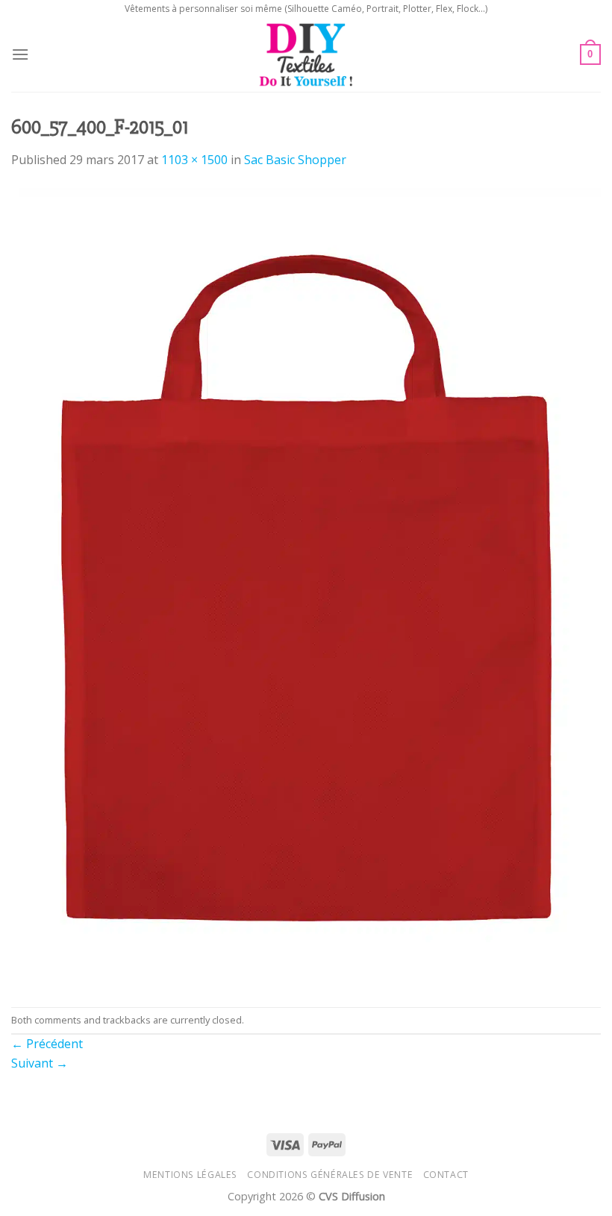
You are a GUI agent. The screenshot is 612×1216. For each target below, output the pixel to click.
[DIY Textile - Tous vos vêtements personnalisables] (306, 54)
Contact (446, 1174)
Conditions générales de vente (330, 1174)
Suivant (39, 1063)
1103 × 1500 (194, 159)
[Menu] (20, 54)
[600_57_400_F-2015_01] (306, 587)
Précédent (47, 1043)
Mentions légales (190, 1174)
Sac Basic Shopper (295, 159)
